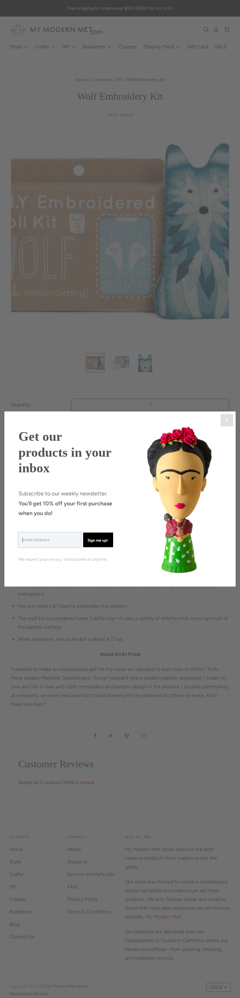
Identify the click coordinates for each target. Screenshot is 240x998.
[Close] (227, 420)
